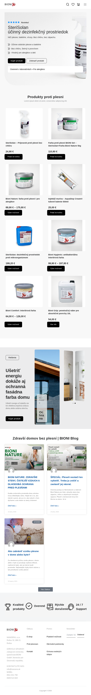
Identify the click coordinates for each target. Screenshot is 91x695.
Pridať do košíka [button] (14, 157)
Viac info (53, 324)
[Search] (67, 4)
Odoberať (80, 635)
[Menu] (85, 4)
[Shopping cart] (78, 4)
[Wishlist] (73, 4)
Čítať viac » (12, 506)
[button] (73, 403)
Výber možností (13, 212)
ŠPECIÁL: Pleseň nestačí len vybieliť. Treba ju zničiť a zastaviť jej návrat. (66, 480)
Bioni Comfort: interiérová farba (21, 310)
